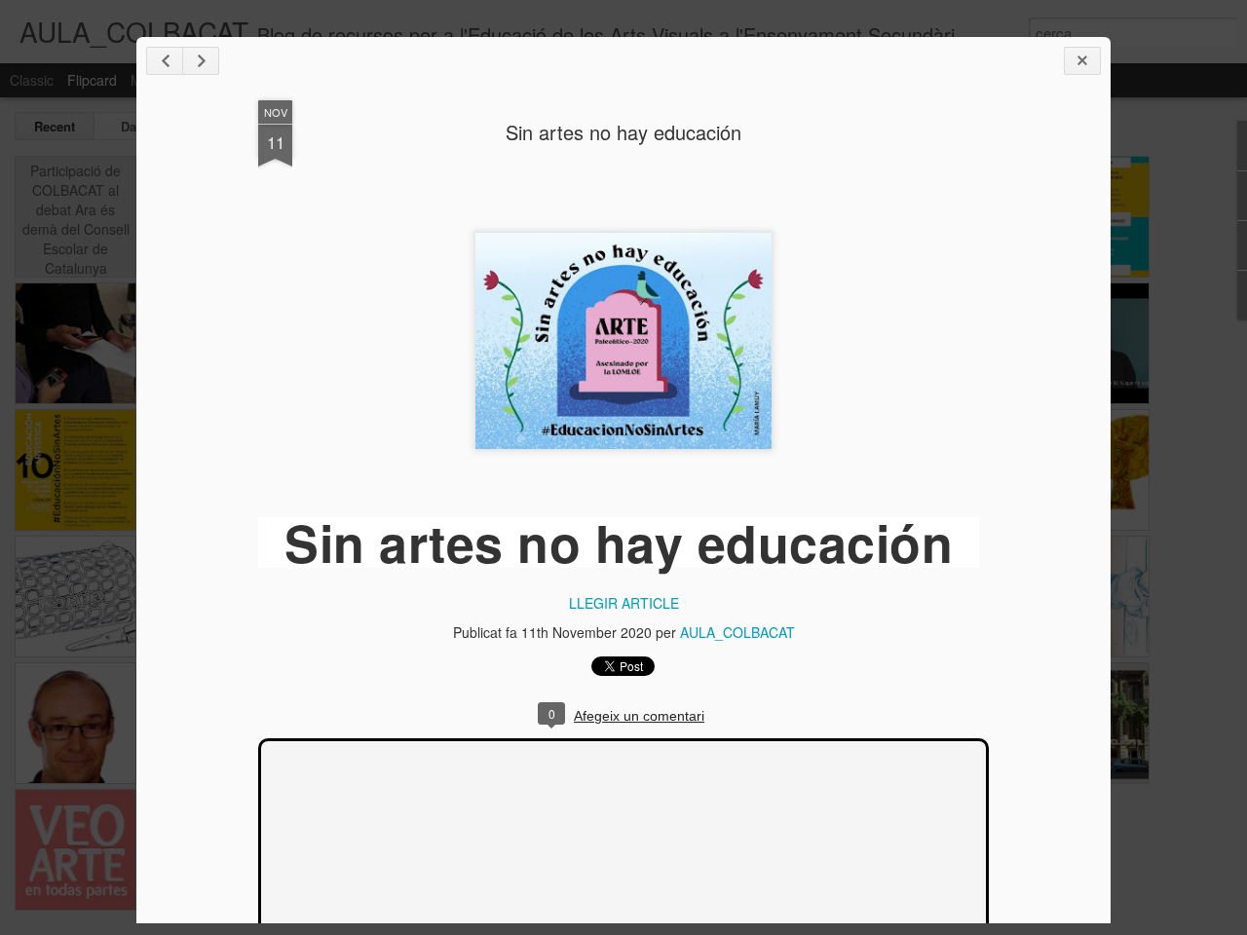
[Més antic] (200, 61)
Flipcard (92, 80)
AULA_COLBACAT (737, 632)
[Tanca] (1082, 61)
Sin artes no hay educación (623, 132)
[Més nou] (164, 61)
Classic (32, 80)
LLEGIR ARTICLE (624, 603)
